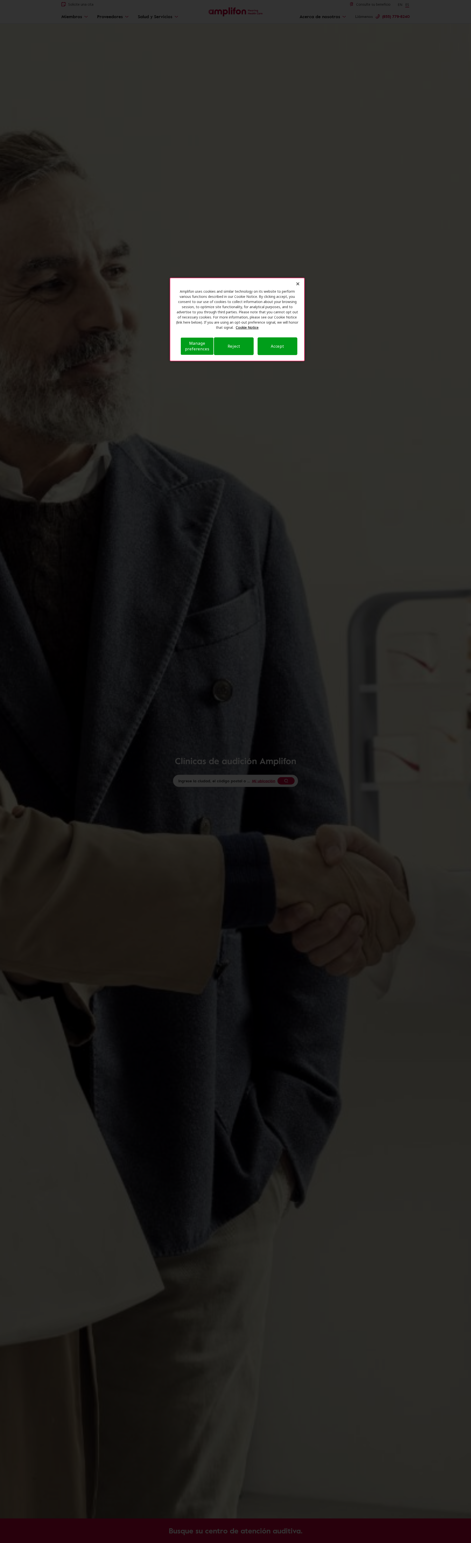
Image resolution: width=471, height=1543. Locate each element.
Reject (234, 346)
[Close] (297, 283)
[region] (237, 319)
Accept (277, 346)
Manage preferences (197, 346)
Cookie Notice (247, 327)
